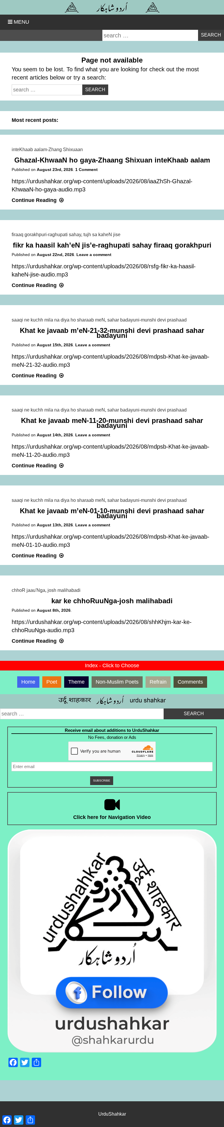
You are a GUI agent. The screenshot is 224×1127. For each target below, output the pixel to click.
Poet (51, 682)
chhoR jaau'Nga (28, 590)
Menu (21, 22)
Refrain (158, 682)
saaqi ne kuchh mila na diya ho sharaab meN (58, 319)
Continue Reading (38, 200)
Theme (76, 682)
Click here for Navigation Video (112, 817)
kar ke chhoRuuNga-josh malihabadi (112, 601)
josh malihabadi (64, 590)
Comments (190, 682)
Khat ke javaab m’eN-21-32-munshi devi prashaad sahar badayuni (112, 332)
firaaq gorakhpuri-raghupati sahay (46, 234)
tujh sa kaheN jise (101, 234)
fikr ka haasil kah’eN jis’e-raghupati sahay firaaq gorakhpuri (112, 245)
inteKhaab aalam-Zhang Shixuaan (47, 149)
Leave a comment (93, 254)
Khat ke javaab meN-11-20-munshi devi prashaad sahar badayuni (112, 422)
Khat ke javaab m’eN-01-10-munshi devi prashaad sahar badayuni (112, 513)
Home (28, 682)
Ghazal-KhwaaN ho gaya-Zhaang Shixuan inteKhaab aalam (112, 160)
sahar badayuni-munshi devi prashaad (147, 319)
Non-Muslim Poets (117, 682)
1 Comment (86, 169)
